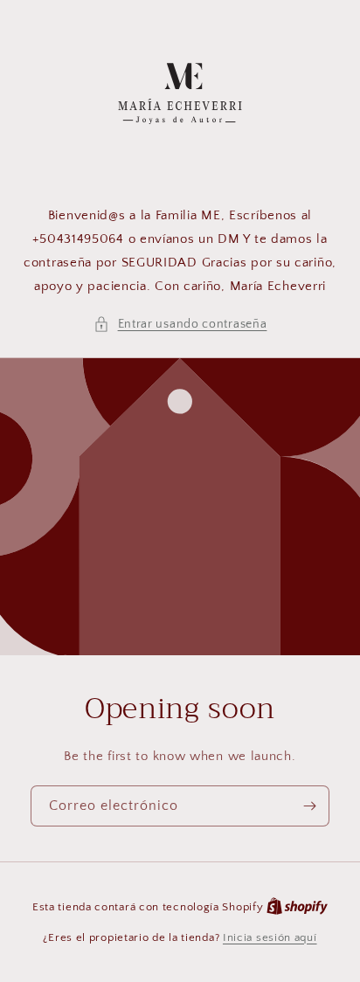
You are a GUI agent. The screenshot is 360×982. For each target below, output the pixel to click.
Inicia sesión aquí (270, 937)
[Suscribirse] (309, 805)
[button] (180, 324)
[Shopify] (297, 907)
